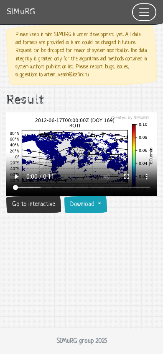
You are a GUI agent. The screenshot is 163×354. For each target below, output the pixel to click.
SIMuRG (21, 12)
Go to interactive (33, 204)
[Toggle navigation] (144, 12)
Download (83, 204)
